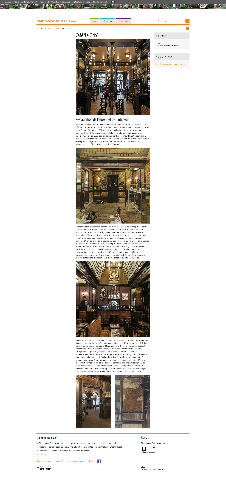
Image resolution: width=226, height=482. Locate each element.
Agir (94, 21)
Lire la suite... (41, 454)
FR (188, 28)
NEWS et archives (44, 461)
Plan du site (59, 461)
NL (182, 28)
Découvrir (107, 21)
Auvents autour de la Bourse (168, 46)
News (57, 28)
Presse (92, 461)
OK (113, 2)
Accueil (50, 28)
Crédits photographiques (76, 461)
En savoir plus (102, 2)
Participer (123, 21)
